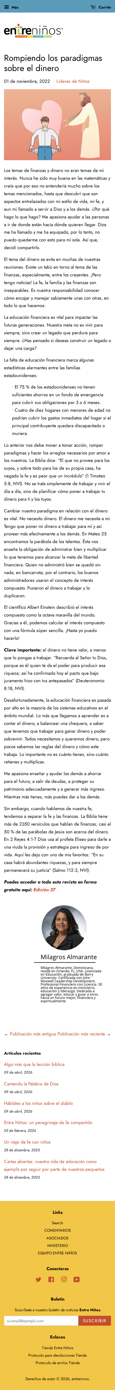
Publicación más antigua (33, 1034)
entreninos (80, 1378)
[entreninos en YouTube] (77, 1280)
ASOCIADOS (57, 1238)
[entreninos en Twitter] (38, 1280)
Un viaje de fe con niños (27, 1142)
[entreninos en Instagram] (64, 1280)
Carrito (104, 7)
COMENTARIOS (57, 1230)
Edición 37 (44, 889)
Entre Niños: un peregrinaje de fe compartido (48, 1122)
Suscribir (94, 1321)
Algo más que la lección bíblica (34, 1064)
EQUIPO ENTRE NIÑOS (57, 1253)
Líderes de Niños (73, 81)
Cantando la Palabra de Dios (31, 1084)
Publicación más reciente (81, 1034)
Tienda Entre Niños (57, 1347)
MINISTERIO (57, 1245)
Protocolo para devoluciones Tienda (57, 1355)
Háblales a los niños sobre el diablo (38, 1103)
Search (57, 1223)
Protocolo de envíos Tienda (58, 1362)
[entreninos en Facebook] (51, 1280)
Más (14, 7)
